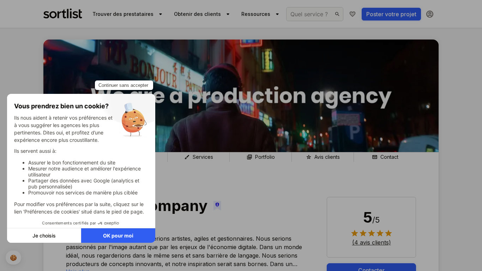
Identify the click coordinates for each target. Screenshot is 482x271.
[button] (371, 242)
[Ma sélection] (352, 14)
